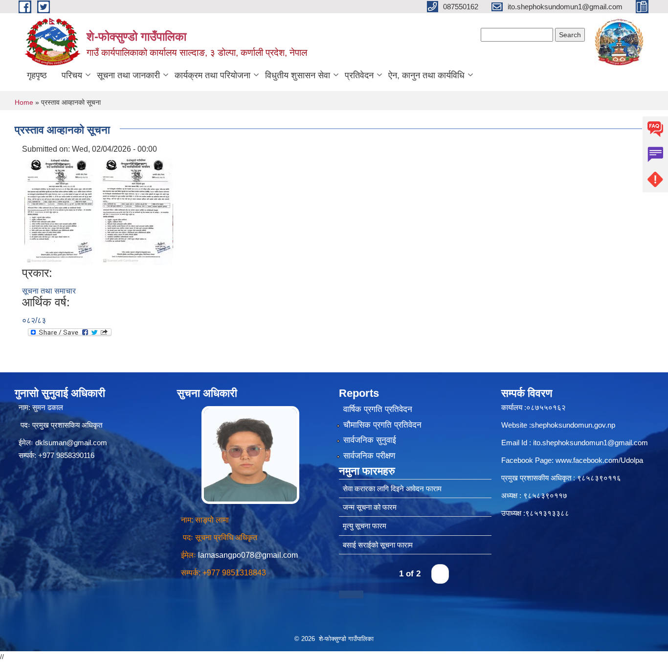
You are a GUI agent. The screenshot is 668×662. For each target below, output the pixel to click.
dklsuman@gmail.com (71, 442)
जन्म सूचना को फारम (370, 507)
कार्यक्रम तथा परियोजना (212, 75)
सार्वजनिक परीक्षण (369, 455)
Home (24, 102)
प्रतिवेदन (359, 75)
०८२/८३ (34, 320)
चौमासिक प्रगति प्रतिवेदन (382, 425)
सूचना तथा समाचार (49, 291)
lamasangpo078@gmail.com (248, 555)
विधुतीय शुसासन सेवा (297, 75)
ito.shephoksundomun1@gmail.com (590, 442)
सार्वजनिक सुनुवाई (369, 440)
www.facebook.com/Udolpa (599, 460)
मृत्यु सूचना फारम (364, 526)
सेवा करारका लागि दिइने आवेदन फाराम (392, 488)
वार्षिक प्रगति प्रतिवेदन (377, 409)
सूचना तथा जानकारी (128, 75)
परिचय (72, 75)
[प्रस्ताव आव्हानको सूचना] (59, 210)
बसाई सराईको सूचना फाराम (378, 545)
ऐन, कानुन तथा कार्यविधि (426, 75)
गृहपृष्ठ (37, 75)
